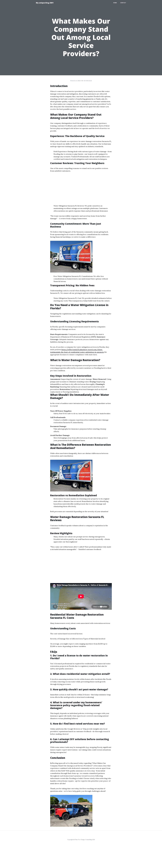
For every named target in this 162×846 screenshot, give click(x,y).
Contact (123, 2)
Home (115, 2)
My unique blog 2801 (45, 3)
